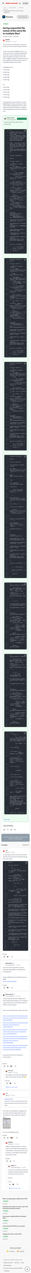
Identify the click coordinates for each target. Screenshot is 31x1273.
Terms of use (17, 1262)
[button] (3, 3)
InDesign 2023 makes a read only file (12, 1234)
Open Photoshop (22, 17)
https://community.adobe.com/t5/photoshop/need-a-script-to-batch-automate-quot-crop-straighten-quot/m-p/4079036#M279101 (15, 1031)
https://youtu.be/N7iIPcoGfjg (9, 981)
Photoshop (21, 7)
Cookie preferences (7, 1265)
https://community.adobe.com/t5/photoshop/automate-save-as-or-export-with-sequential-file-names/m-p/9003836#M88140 (15, 1018)
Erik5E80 (7, 39)
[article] (15, 903)
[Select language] (20, 3)
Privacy (22, 1262)
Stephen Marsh (10, 118)
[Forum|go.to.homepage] (12, 3)
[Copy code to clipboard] (25, 131)
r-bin (6, 850)
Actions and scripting (8, 825)
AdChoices (7, 1271)
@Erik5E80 (7, 1099)
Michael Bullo (8, 963)
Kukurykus (10, 1070)
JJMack (12, 1165)
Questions (6, 9)
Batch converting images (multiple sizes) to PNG (15, 1198)
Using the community (8, 1262)
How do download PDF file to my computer (14, 1226)
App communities (12, 7)
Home (5, 7)
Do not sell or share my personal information (13, 1268)
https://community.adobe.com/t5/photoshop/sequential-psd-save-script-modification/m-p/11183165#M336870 (15, 1024)
